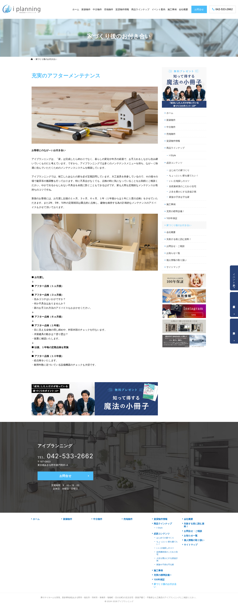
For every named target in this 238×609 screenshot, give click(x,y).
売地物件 (171, 133)
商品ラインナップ (175, 147)
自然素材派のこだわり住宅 (182, 186)
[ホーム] (32, 59)
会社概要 (171, 232)
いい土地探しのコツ (179, 180)
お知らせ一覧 (173, 253)
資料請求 (234, 330)
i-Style (172, 155)
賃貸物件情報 (173, 140)
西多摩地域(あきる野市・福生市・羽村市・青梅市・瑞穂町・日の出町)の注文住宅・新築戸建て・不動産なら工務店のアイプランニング (121, 597)
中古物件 (171, 126)
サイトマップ (173, 267)
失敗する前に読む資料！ (178, 239)
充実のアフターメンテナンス (66, 75)
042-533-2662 (70, 456)
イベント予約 (234, 277)
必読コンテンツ (174, 162)
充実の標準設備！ (175, 211)
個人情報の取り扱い (176, 260)
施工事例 (171, 204)
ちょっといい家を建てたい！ (183, 175)
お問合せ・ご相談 (175, 246)
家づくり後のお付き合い (178, 225)
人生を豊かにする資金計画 (182, 191)
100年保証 (171, 218)
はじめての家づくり (179, 170)
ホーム (169, 113)
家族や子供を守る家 (179, 197)
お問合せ (65, 476)
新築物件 (171, 120)
